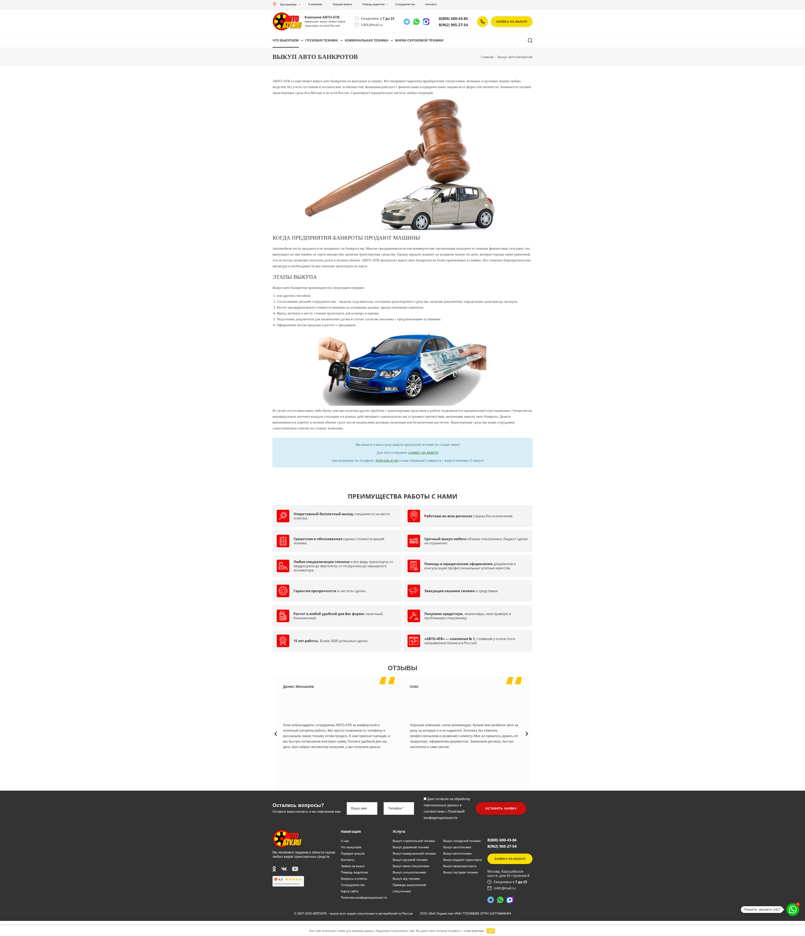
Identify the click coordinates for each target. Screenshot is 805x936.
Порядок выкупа (342, 4)
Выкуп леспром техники (460, 872)
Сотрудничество (405, 4)
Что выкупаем (286, 40)
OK (491, 930)
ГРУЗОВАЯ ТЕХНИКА (321, 40)
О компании (315, 4)
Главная (487, 57)
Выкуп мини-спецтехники (411, 866)
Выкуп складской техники (461, 841)
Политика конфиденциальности (364, 897)
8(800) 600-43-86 (453, 18)
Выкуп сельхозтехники (409, 872)
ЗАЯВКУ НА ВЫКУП (423, 452)
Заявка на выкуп (511, 21)
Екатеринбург (288, 4)
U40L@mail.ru (372, 24)
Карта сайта (349, 891)
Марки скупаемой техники (419, 40)
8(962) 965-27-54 (453, 24)
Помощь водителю (373, 4)
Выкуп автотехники (457, 847)
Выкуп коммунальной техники (414, 853)
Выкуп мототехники (457, 853)
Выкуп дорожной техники (411, 847)
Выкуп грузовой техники (410, 860)
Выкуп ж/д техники (406, 878)
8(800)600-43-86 (387, 460)
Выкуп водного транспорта (462, 860)
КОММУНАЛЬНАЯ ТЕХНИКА (366, 40)
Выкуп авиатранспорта (459, 866)
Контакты (431, 4)
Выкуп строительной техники (414, 841)
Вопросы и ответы (354, 878)
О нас (345, 841)
